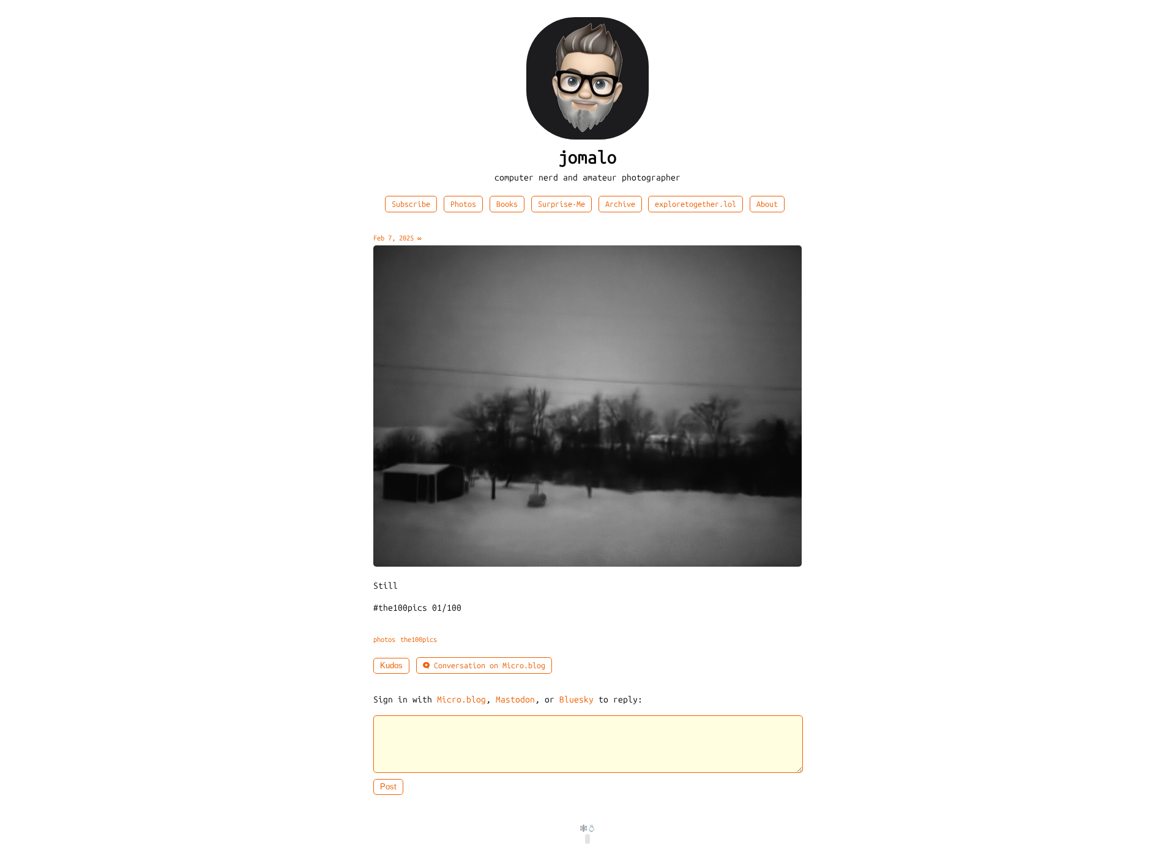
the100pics (418, 639)
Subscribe (411, 204)
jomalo (587, 157)
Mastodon (515, 700)
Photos (463, 204)
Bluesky (576, 700)
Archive (620, 204)
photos (384, 639)
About (767, 204)
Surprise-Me (561, 204)
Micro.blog (461, 700)
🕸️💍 (587, 828)
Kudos (391, 666)
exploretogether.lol (695, 204)
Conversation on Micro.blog (487, 665)
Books (507, 204)
